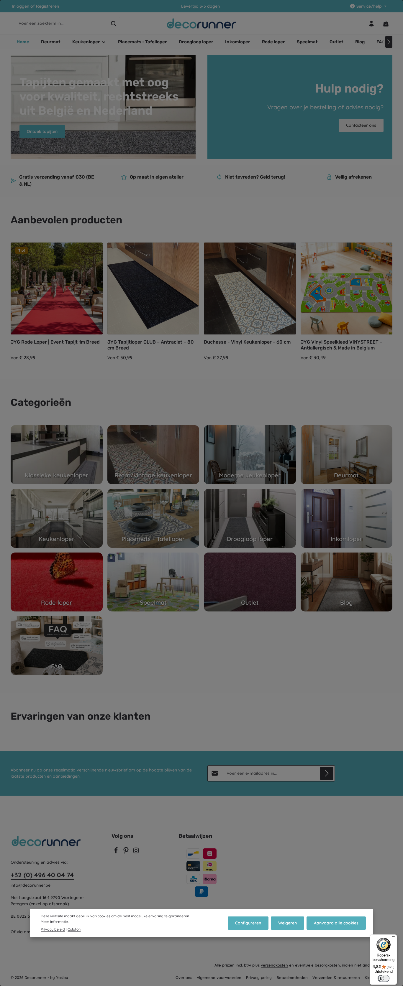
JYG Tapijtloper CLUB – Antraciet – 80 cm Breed (150, 345)
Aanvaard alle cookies (336, 922)
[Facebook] (116, 852)
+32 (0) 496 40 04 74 (42, 875)
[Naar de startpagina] (201, 23)
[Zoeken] (113, 23)
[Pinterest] (126, 852)
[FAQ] (57, 645)
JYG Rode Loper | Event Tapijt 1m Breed (55, 342)
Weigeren (287, 922)
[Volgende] (388, 42)
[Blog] (347, 582)
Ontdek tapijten (42, 131)
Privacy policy (259, 977)
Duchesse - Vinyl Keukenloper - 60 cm (247, 342)
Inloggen (20, 6)
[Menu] (393, 938)
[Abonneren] (326, 773)
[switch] (383, 978)
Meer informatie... (56, 921)
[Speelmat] (153, 582)
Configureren (248, 922)
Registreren (47, 6)
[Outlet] (250, 582)
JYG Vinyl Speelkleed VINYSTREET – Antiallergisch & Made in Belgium (341, 345)
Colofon (74, 929)
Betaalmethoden (292, 977)
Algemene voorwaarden (219, 977)
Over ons (184, 977)
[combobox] (61, 23)
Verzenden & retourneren (336, 977)
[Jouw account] (371, 23)
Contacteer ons (361, 125)
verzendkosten (274, 965)
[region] (201, 302)
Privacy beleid (53, 929)
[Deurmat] (347, 454)
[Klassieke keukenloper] (57, 454)
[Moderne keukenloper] (250, 454)
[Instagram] (136, 852)
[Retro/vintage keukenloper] (153, 454)
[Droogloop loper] (250, 518)
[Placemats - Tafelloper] (153, 518)
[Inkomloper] (347, 518)
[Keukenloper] (57, 518)
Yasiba (62, 977)
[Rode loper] (57, 582)
